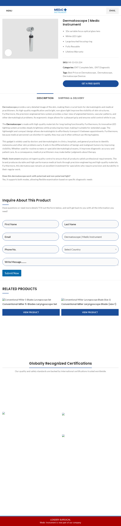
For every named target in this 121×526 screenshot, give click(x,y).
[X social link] (60, 3)
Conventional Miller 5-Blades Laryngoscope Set (29, 304)
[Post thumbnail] (76, 421)
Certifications (49, 476)
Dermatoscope (105, 72)
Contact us (47, 492)
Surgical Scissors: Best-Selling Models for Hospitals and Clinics (104, 440)
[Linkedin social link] (64, 3)
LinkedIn (86, 476)
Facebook (86, 471)
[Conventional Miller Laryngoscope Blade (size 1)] (90, 299)
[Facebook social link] (57, 3)
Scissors (6, 482)
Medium (86, 487)
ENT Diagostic (9, 476)
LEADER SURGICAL (60, 521)
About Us (46, 471)
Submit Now (12, 273)
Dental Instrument (11, 471)
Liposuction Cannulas (12, 487)
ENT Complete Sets (83, 67)
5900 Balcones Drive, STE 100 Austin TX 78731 (29, 439)
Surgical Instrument (12, 492)
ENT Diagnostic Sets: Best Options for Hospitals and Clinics (105, 417)
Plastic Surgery (9, 465)
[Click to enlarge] (8, 52)
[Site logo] (60, 10)
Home (45, 465)
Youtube (86, 492)
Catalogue (47, 482)
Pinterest (86, 482)
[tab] (45, 97)
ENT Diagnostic (102, 67)
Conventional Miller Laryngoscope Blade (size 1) (88, 304)
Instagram (87, 465)
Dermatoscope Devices (74, 76)
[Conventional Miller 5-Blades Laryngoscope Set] (31, 299)
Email (112, 10)
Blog (44, 487)
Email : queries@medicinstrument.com (25, 433)
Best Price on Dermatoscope (82, 72)
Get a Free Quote (91, 83)
